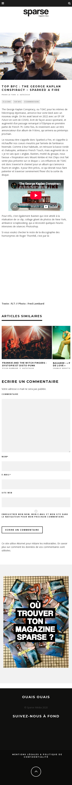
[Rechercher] (69, 3)
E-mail (6, 475)
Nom (5, 456)
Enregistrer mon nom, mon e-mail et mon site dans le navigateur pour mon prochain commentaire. (35, 515)
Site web (7, 493)
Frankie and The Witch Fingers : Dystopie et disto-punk (24, 364)
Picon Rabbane (10, 368)
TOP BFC (17, 102)
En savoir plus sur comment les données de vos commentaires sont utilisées (34, 547)
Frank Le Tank (9, 95)
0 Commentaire (31, 102)
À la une (7, 102)
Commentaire (10, 394)
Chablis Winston (62, 368)
